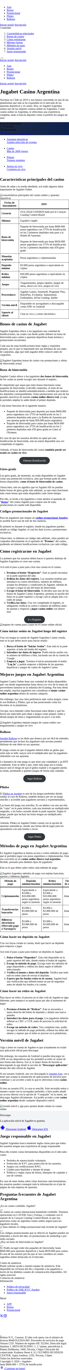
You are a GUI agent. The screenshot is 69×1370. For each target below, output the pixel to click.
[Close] (2, 58)
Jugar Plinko (34, 836)
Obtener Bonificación (34, 460)
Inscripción (20, 24)
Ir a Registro (34, 619)
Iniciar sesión (7, 24)
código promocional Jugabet (51, 517)
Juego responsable (16, 1292)
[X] (2, 1316)
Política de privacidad (18, 1286)
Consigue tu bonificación (17, 133)
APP (9, 1304)
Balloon (11, 19)
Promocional (13, 13)
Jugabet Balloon (8, 738)
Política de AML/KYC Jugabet (23, 1289)
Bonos (10, 10)
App (9, 7)
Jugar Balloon (34, 778)
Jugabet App (55, 1073)
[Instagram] (5, 1316)
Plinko (10, 16)
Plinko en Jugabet (12, 793)
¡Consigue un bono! (14, 1368)
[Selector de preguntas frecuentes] (1, 1209)
